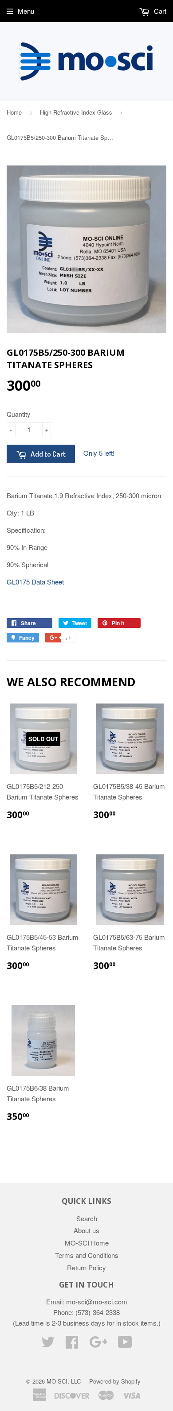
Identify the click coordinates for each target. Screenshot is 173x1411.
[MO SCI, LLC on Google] (98, 1344)
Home (14, 112)
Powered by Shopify (115, 1381)
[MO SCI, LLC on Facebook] (72, 1344)
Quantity (18, 414)
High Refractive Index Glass (76, 112)
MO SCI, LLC (64, 1381)
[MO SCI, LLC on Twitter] (48, 1344)
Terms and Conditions (86, 1255)
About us (86, 1230)
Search (86, 1218)
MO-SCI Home (87, 1242)
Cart (159, 10)
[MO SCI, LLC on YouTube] (125, 1344)
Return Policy (86, 1267)
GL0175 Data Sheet (35, 581)
